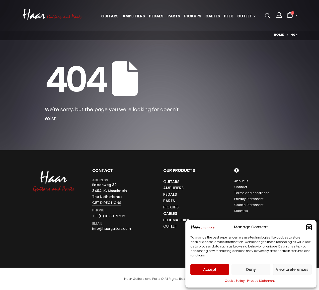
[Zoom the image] (53, 171)
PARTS (169, 200)
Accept (210, 269)
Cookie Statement (248, 205)
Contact (240, 187)
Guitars (110, 16)
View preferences (292, 269)
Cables (212, 16)
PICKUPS (171, 207)
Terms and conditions (251, 193)
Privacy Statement (261, 281)
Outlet (244, 16)
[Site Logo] (52, 15)
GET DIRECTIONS (106, 202)
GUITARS (171, 181)
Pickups (192, 16)
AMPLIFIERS (173, 188)
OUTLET (170, 226)
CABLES (170, 213)
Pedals (156, 16)
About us (241, 181)
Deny (251, 269)
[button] (309, 227)
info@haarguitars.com (111, 228)
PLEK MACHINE (176, 220)
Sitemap (241, 211)
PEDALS (170, 194)
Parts (173, 16)
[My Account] (279, 15)
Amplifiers (134, 16)
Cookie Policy (235, 281)
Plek (228, 16)
